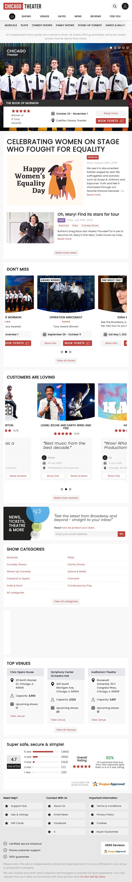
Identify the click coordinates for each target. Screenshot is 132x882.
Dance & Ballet (116, 25)
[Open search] (114, 6)
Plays (24, 25)
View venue (17, 716)
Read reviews (26, 476)
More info (118, 343)
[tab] (111, 47)
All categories (15, 592)
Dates (62, 16)
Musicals (11, 25)
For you (115, 16)
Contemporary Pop (80, 585)
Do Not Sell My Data (92, 876)
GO (121, 534)
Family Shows (65, 25)
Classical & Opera (18, 578)
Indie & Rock (14, 585)
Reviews (96, 16)
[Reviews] (21, 111)
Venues (44, 16)
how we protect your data (78, 527)
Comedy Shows (42, 25)
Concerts (73, 578)
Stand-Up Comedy (90, 25)
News (78, 16)
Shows (26, 16)
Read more (111, 113)
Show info (61, 476)
